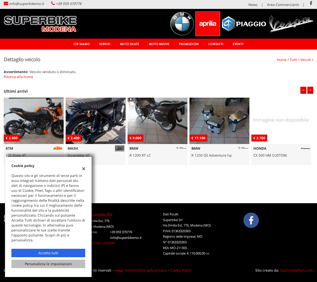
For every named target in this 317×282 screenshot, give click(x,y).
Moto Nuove (159, 44)
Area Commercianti (283, 4)
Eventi (238, 44)
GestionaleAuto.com (296, 270)
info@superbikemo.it (26, 3)
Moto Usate (129, 44)
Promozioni (189, 44)
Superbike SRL (100, 214)
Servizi (104, 44)
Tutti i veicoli (300, 59)
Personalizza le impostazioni (48, 263)
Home (282, 59)
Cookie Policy (180, 270)
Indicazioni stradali (99, 242)
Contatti (215, 44)
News (253, 4)
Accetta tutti (48, 253)
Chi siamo (82, 44)
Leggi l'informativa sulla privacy (141, 270)
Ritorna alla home (18, 76)
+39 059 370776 (68, 3)
